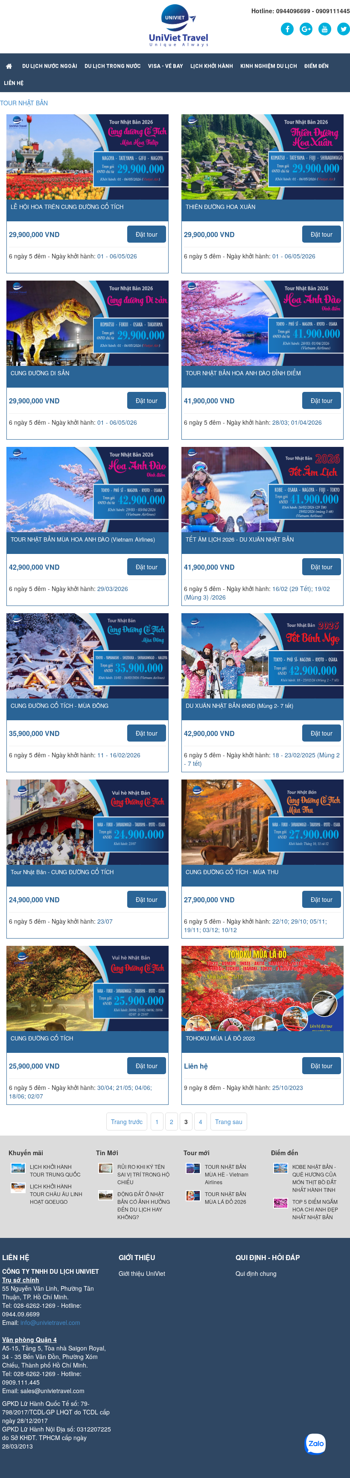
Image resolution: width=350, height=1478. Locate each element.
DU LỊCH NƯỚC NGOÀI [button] (49, 66)
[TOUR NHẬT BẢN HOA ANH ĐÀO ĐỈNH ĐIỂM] (262, 337)
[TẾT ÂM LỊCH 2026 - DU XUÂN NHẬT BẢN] (262, 503)
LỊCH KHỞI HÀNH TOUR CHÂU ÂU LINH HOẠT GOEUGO (56, 1193)
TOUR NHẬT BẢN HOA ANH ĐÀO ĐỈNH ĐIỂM (243, 373)
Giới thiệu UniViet (142, 1273)
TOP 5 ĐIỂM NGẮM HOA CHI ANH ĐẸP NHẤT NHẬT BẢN (315, 1209)
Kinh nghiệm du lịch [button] (268, 66)
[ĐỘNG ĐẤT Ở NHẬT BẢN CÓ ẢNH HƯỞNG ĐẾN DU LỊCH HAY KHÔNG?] (105, 1194)
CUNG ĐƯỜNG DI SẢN (40, 373)
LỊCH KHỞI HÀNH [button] (211, 66)
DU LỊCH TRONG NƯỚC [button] (113, 66)
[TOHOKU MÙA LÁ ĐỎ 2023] (262, 995)
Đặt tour (147, 234)
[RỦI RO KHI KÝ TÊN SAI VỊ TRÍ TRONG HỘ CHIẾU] (105, 1167)
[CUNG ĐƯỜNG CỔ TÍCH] (87, 1002)
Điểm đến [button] (316, 66)
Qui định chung (256, 1273)
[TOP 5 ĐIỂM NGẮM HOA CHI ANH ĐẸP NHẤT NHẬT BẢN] (280, 1202)
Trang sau (228, 1121)
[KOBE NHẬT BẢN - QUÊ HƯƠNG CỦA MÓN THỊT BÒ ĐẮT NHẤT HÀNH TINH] (280, 1167)
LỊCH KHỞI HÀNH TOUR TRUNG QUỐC (55, 1170)
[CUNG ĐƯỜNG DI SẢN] (87, 337)
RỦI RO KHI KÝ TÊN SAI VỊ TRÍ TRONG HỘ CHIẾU (143, 1174)
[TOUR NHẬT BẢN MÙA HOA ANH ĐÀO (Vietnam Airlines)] (87, 503)
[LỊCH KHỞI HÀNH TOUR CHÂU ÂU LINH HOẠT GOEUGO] (18, 1186)
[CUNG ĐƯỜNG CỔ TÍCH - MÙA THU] (262, 836)
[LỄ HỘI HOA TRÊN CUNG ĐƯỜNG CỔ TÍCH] (87, 171)
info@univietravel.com (50, 1322)
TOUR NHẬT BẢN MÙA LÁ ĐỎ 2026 (225, 1197)
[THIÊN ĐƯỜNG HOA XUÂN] (262, 171)
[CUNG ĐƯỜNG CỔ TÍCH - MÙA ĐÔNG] (87, 670)
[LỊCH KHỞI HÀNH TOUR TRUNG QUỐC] (18, 1167)
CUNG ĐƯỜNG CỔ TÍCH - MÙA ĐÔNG (59, 705)
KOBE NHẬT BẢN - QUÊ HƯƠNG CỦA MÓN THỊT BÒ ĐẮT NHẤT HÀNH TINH (314, 1178)
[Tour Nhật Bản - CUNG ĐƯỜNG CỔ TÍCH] (87, 836)
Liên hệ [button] (13, 83)
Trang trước (127, 1121)
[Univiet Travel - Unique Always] (178, 24)
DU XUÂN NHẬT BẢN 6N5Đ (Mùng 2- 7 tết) (239, 705)
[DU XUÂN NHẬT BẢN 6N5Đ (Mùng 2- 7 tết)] (262, 669)
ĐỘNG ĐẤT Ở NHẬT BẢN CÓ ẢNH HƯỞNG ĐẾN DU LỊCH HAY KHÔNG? (143, 1205)
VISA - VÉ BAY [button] (165, 66)
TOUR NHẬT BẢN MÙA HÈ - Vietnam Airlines (226, 1174)
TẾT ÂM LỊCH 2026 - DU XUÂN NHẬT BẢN (240, 539)
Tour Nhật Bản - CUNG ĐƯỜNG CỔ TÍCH (62, 872)
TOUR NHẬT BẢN (24, 103)
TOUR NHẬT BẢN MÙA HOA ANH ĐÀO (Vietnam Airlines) (83, 539)
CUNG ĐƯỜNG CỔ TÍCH (42, 1038)
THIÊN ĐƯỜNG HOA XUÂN (220, 207)
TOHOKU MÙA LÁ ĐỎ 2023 (220, 1038)
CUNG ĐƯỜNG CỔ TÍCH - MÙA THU (232, 872)
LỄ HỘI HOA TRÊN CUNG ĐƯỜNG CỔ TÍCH (67, 207)
